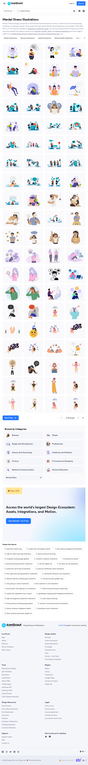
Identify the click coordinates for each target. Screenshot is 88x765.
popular (44, 31)
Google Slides (50, 678)
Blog (3, 637)
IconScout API (6, 687)
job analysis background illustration (69, 549)
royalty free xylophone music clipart (19, 593)
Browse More (11, 477)
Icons (46, 653)
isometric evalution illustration (46, 559)
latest (50, 31)
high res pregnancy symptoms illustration (20, 598)
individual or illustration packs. (38, 29)
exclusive (38, 31)
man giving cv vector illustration (17, 584)
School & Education (60, 470)
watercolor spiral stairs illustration (18, 569)
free (18, 23)
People (55, 435)
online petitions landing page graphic (19, 603)
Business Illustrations (28, 38)
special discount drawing (46, 554)
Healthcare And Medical (62, 452)
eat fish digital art (45, 564)
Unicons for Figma (51, 681)
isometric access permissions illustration (54, 603)
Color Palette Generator (10, 697)
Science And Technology (22, 452)
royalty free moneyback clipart (39, 549)
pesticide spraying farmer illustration (19, 564)
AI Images (48, 647)
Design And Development (22, 444)
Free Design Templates (53, 659)
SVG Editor (5, 675)
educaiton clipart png (14, 549)
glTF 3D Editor (7, 672)
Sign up (81, 3)
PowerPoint (49, 675)
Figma (47, 668)
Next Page (9, 418)
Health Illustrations (44, 38)
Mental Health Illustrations (64, 38)
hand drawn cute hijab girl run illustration (21, 589)
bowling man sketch (71, 559)
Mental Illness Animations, (37, 34)
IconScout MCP (7, 690)
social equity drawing (49, 598)
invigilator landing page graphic (17, 559)
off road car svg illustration (68, 564)
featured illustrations (62, 31)
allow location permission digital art (19, 613)
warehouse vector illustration (48, 608)
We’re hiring (6, 650)
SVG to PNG (6, 681)
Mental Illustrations (10, 38)
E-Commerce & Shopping (62, 461)
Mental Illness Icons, (53, 34)
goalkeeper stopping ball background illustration (56, 593)
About (4, 641)
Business (15, 435)
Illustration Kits (50, 650)
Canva (47, 672)
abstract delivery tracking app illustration (21, 579)
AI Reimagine (6, 684)
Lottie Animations (51, 641)
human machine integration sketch (18, 608)
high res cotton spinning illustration (18, 554)
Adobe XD (48, 684)
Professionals (57, 444)
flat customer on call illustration (47, 584)
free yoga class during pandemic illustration (21, 574)
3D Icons (48, 637)
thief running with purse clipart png (55, 589)
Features (5, 644)
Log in (72, 3)
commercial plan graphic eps (53, 579)
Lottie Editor (6, 678)
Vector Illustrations (51, 644)
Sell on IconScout (8, 647)
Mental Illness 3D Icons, (20, 34)
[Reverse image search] (74, 11)
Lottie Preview (7, 693)
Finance (15, 461)
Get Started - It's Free (18, 521)
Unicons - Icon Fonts (52, 656)
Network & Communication (23, 470)
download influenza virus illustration (57, 574)
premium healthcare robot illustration (50, 569)
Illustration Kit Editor (9, 668)
